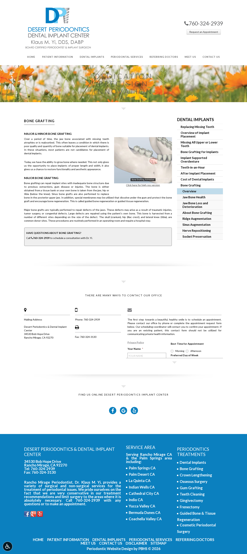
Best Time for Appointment (187, 343)
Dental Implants (195, 119)
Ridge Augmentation (196, 219)
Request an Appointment (203, 31)
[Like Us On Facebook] (27, 513)
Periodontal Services (150, 539)
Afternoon (195, 351)
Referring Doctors (195, 539)
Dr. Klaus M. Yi (88, 482)
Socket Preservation (196, 236)
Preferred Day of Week (184, 355)
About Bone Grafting (197, 213)
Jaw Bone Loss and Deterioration (195, 205)
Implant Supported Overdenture (194, 159)
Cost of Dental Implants (197, 179)
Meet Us (88, 543)
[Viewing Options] (7, 546)
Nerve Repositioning (196, 230)
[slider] (142, 180)
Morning (179, 351)
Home (38, 539)
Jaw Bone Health (193, 197)
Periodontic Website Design (110, 548)
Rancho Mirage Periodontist (48, 482)
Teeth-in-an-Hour (193, 167)
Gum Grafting (191, 488)
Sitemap (158, 543)
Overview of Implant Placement (195, 134)
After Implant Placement (198, 173)
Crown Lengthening (196, 475)
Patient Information (68, 539)
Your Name (135, 348)
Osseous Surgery (193, 481)
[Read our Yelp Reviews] (40, 513)
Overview (189, 191)
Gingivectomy (191, 500)
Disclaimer (136, 543)
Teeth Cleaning (192, 494)
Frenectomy (190, 507)
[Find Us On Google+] (33, 513)
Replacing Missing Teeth (197, 127)
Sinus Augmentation (196, 224)
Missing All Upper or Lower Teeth (199, 144)
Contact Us (110, 543)
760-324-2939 (203, 23)
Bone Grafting (191, 185)
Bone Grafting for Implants (199, 152)
